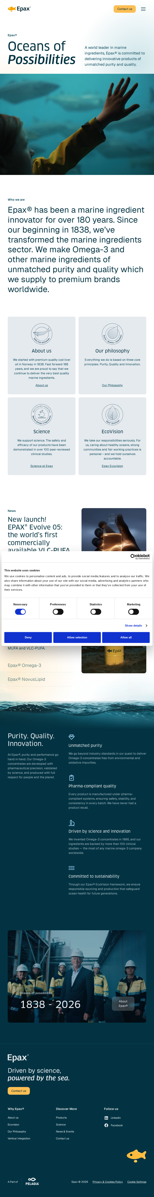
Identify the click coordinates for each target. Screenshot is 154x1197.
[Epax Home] (19, 9)
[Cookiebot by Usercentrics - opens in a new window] (133, 557)
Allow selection (77, 637)
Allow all (126, 637)
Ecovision (13, 1124)
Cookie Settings (136, 1181)
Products (61, 1117)
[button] (142, 9)
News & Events (65, 1131)
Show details (133, 625)
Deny (28, 637)
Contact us (62, 1138)
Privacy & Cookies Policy (108, 1181)
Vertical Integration (19, 1138)
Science (61, 1124)
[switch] (58, 612)
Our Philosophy (17, 1131)
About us (13, 1117)
